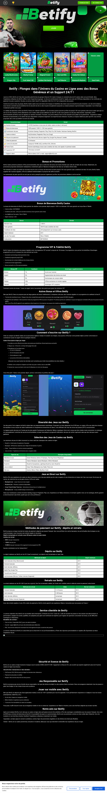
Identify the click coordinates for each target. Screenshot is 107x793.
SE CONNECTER (97, 3)
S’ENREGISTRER (84, 3)
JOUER (53, 28)
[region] (53, 787)
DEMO (11, 66)
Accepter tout (98, 788)
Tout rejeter (86, 788)
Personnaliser (73, 788)
